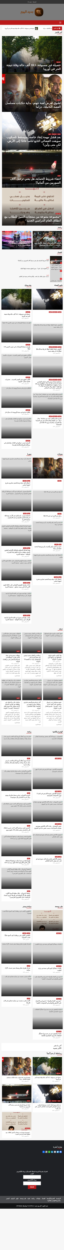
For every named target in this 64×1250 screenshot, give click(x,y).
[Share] (43, 1152)
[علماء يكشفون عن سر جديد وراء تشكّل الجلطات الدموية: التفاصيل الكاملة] (48, 1018)
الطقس (24, 933)
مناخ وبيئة (58, 62)
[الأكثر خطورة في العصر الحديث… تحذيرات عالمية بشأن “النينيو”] (16, 364)
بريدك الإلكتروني (32, 1180)
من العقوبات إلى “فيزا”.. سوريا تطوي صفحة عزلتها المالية (34, 268)
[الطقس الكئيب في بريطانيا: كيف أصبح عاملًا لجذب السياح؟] (16, 920)
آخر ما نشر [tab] (57, 1045)
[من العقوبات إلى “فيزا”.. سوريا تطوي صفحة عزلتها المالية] (56, 268)
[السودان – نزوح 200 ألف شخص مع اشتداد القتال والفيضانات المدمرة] (48, 745)
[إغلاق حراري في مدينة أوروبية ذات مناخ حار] (16, 397)
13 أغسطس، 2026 (56, 862)
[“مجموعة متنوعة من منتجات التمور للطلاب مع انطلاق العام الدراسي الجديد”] (32, 207)
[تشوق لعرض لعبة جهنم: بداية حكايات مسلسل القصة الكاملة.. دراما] (32, 93)
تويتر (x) (30, 1)
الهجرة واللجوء (58, 758)
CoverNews (30, 1206)
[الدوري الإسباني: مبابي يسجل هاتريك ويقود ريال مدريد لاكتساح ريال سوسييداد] (16, 780)
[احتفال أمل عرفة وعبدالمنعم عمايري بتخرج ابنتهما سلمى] (48, 564)
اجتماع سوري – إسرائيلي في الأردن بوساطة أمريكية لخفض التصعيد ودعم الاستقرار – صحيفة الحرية (17, 517)
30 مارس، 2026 (26, 939)
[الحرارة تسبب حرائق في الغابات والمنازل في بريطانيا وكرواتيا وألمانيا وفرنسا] (16, 428)
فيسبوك (34, 1)
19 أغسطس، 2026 (56, 764)
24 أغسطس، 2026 (56, 389)
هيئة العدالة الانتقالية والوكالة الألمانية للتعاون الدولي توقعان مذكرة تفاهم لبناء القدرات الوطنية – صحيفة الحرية (17, 552)
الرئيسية (58, 1198)
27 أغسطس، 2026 (56, 71)
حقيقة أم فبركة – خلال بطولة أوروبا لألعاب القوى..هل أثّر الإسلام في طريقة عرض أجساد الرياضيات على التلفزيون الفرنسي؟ (17, 895)
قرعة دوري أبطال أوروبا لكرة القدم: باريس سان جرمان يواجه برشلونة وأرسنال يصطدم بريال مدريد (16, 243)
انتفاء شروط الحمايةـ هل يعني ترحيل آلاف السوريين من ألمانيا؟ (33, 260)
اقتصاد (59, 175)
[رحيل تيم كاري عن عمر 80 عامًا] (48, 501)
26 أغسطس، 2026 (56, 353)
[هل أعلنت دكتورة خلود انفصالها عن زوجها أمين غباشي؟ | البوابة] (53, 642)
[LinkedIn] (52, 1152)
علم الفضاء (54, 134)
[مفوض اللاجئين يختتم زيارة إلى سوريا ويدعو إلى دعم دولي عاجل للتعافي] (48, 844)
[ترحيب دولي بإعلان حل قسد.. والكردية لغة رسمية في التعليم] (56, 276)
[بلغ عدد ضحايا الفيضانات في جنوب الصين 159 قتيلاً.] (16, 332)
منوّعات (58, 99)
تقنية (29, 1198)
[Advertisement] (32, 1229)
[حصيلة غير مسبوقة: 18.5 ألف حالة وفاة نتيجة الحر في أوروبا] (32, 55)
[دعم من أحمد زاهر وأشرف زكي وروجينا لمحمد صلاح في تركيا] (48, 531)
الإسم (32, 1173)
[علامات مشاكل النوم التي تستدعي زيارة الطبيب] (48, 953)
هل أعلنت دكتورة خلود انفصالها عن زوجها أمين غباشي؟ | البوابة (54, 657)
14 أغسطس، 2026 (56, 830)
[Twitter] (57, 1152)
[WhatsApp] (49, 1152)
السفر (28, 933)
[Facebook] (60, 1152)
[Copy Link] (46, 1152)
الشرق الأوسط (51, 1198)
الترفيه (59, 651)
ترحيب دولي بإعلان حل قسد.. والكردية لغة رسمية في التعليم (34, 276)
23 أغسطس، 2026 (56, 426)
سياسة (25, 513)
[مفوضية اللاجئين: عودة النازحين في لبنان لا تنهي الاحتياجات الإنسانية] (48, 778)
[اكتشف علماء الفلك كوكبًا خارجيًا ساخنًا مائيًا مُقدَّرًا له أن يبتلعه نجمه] (48, 334)
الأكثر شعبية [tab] (57, 1048)
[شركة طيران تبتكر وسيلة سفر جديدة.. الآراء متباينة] (16, 953)
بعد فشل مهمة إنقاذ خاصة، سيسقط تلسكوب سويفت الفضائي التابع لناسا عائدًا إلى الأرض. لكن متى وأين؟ (33, 141)
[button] (60, 22)
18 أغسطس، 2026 (56, 797)
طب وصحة (58, 213)
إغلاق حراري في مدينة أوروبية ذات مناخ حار (17, 412)
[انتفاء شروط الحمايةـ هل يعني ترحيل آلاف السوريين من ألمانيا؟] (32, 169)
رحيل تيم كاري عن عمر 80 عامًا (52, 516)
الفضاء (59, 134)
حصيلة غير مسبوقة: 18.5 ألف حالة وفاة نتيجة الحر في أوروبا (20, 28)
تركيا (60, 544)
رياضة (29, 238)
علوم (50, 134)
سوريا (60, 577)
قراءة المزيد (58, 675)
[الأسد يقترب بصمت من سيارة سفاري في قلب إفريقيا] (16, 985)
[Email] (55, 1152)
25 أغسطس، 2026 (25, 383)
